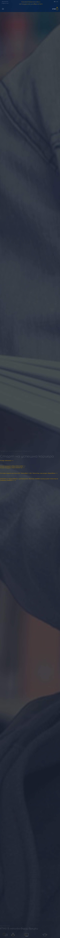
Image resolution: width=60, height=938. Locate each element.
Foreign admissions (6, 460)
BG (55, 1)
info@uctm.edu (5, 3)
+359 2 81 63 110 (5, 1)
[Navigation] (3, 9)
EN (57, 1)
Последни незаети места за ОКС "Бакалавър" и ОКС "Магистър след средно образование (28, 473)
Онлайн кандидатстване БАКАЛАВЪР (12, 466)
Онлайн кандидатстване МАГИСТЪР (11, 467)
